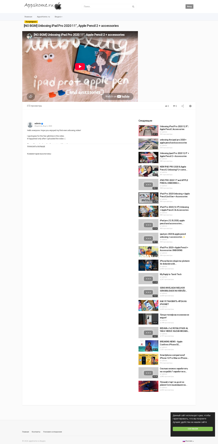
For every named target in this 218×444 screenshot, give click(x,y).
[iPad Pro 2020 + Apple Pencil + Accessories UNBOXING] (148, 251)
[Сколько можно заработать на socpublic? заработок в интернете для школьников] (148, 372)
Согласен (193, 429)
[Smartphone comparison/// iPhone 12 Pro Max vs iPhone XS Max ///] (148, 359)
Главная (28, 17)
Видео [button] (58, 17)
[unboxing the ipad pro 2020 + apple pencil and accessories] (148, 144)
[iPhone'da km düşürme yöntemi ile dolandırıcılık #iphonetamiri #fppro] (148, 265)
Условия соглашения (52, 432)
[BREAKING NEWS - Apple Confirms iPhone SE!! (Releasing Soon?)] (148, 346)
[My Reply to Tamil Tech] (148, 278)
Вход (189, 6)
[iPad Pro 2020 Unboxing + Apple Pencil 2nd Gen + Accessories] (148, 198)
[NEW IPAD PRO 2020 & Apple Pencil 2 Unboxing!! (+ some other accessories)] (148, 171)
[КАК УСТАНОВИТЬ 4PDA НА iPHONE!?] (148, 305)
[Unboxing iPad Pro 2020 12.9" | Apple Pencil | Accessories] (148, 130)
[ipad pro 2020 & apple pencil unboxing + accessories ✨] (148, 238)
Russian (189, 441)
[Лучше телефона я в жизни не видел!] (148, 319)
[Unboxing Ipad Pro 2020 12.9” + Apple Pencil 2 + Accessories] (148, 157)
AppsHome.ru (43, 17)
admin (38, 123)
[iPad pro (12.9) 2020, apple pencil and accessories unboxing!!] (148, 224)
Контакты (36, 432)
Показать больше (36, 147)
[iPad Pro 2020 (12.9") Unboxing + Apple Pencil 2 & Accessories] (148, 211)
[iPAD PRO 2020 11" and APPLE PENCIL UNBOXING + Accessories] (148, 184)
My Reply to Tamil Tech (170, 274)
